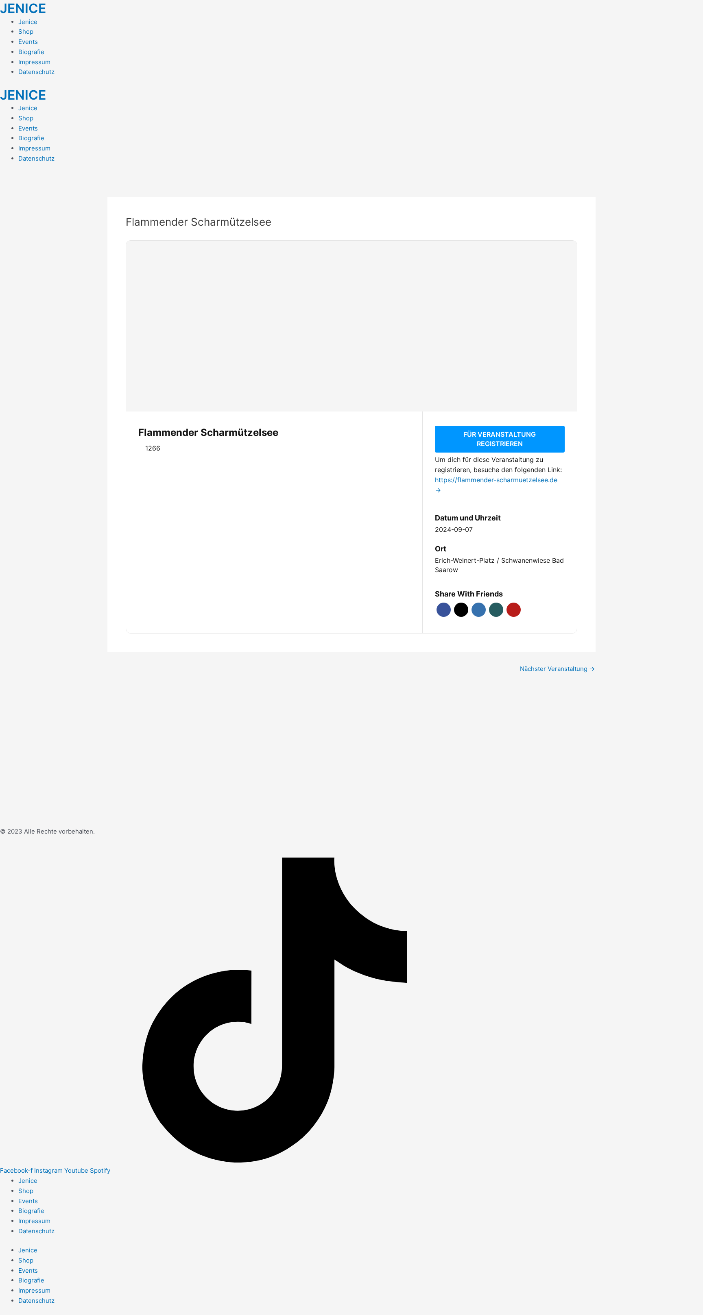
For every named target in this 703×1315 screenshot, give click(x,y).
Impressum (34, 62)
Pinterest (514, 610)
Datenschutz (36, 72)
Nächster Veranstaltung (557, 669)
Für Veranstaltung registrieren (499, 439)
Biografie (31, 52)
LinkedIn (479, 610)
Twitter (461, 610)
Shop (25, 31)
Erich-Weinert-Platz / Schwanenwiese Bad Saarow (499, 565)
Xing (496, 610)
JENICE (23, 8)
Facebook (444, 610)
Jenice (27, 22)
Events (28, 42)
